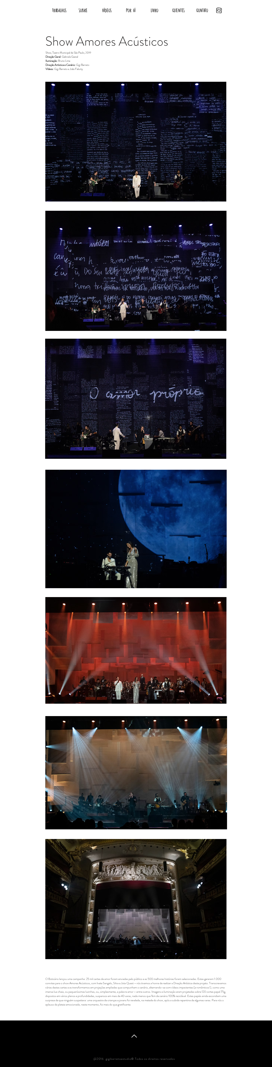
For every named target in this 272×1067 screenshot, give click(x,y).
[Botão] (218, 10)
